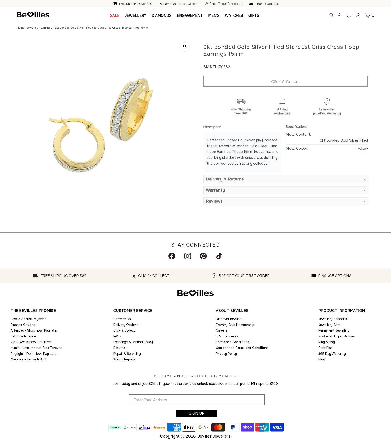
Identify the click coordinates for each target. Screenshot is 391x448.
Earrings (46, 28)
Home (20, 28)
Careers (222, 330)
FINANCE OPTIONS (334, 275)
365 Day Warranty (332, 354)
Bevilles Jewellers (213, 436)
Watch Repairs (124, 359)
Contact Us (122, 319)
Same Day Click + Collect (180, 4)
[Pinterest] (203, 256)
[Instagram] (187, 256)
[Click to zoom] (185, 46)
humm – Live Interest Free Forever (36, 348)
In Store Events (227, 336)
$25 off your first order (226, 4)
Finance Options (266, 4)
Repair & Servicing (127, 354)
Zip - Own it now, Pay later (31, 342)
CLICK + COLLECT (153, 275)
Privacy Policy (226, 354)
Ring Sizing (326, 342)
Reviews (214, 201)
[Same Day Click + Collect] (161, 4)
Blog (321, 359)
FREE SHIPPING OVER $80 (64, 275)
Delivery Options (125, 325)
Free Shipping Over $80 (135, 4)
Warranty (215, 190)
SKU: (207, 66)
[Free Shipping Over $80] (116, 4)
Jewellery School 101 (334, 319)
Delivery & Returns (225, 179)
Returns (119, 348)
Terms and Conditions (232, 342)
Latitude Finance (23, 336)
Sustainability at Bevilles (336, 336)
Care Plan (325, 348)
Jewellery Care (329, 325)
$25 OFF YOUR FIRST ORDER (244, 275)
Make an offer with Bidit (29, 359)
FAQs (117, 336)
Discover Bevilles (228, 319)
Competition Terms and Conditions (242, 348)
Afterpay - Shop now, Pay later (34, 330)
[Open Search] (331, 15)
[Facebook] (171, 256)
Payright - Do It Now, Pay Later (34, 354)
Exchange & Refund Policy (133, 342)
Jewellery (32, 28)
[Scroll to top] (381, 438)
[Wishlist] (349, 15)
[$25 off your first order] (207, 4)
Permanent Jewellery (334, 330)
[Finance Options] (251, 4)
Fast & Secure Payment (28, 319)
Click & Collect (285, 81)
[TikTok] (219, 256)
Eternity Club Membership (235, 325)
